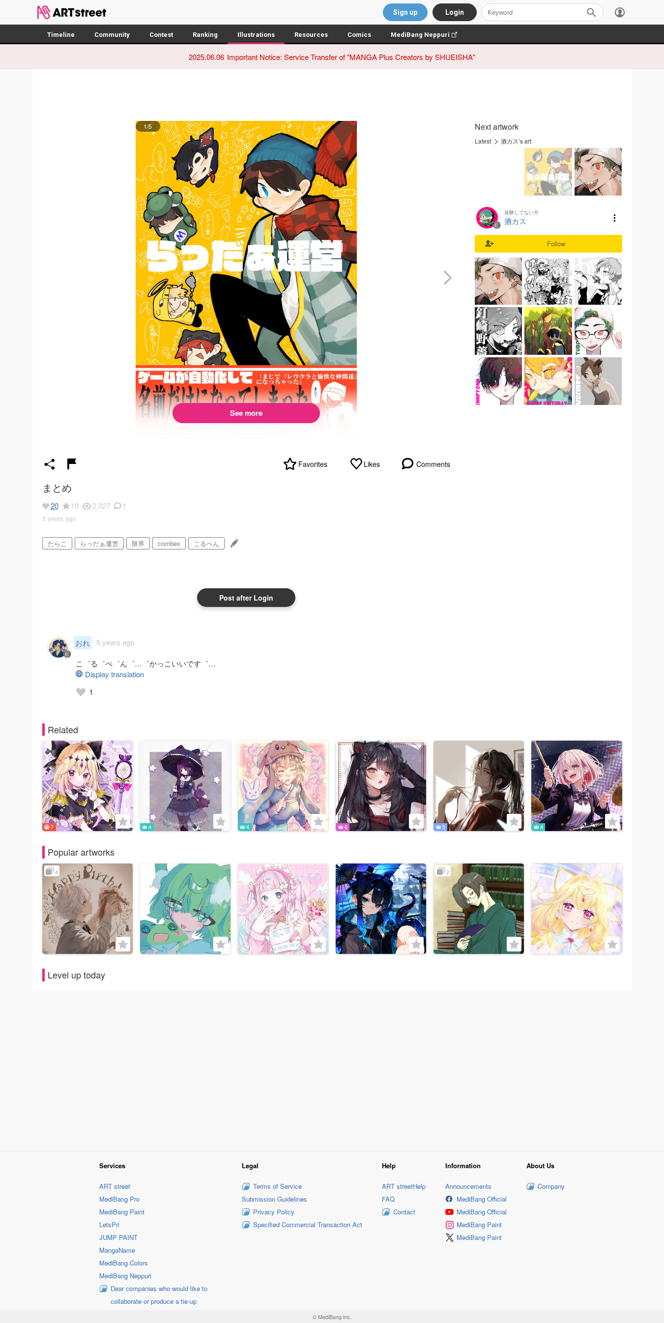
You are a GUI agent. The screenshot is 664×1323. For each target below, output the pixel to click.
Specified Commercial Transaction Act (307, 1224)
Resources (311, 34)
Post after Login (246, 598)
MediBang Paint (121, 1211)
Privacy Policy (273, 1211)
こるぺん (206, 543)
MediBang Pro (119, 1199)
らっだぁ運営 (99, 543)
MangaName (117, 1250)
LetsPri (109, 1224)
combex (169, 543)
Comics (359, 34)
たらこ (57, 543)
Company (551, 1186)
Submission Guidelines (274, 1199)
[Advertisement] (332, 1069)
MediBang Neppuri (429, 34)
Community (112, 34)
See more (246, 412)
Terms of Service (277, 1186)
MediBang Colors (123, 1262)
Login (454, 12)
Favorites (312, 464)
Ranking (205, 34)
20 (54, 505)
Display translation (114, 674)
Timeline (61, 34)
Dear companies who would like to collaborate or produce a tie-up (159, 1295)
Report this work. (71, 464)
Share (49, 464)
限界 (138, 543)
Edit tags (233, 543)
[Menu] (619, 12)
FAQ (388, 1199)
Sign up (405, 12)
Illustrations (256, 34)
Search (591, 12)
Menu (614, 217)
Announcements (468, 1186)
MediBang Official (482, 1199)
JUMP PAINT (118, 1237)
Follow (556, 243)
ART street (114, 1186)
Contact (404, 1211)
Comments (433, 464)
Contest (161, 34)
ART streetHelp (404, 1186)
